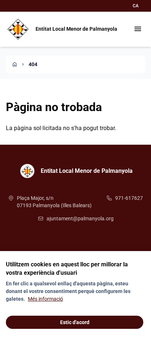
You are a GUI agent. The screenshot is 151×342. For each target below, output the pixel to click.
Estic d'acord (74, 322)
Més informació (45, 299)
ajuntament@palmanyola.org (80, 218)
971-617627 (129, 198)
